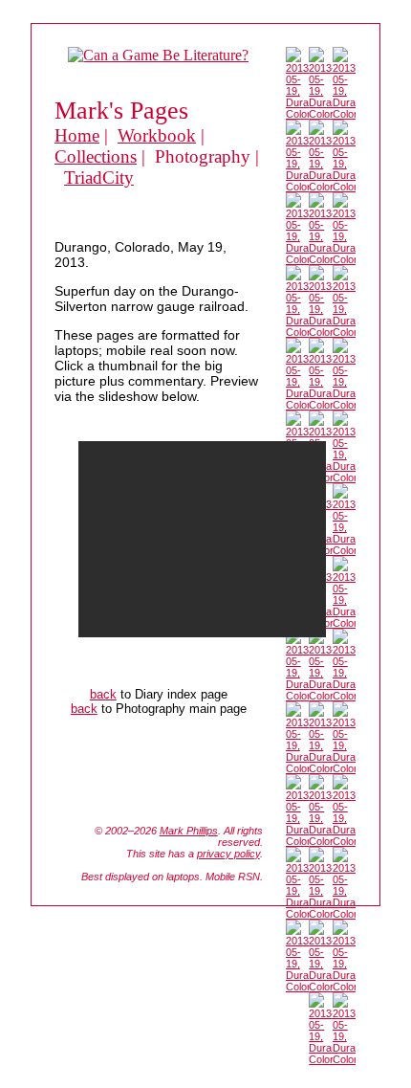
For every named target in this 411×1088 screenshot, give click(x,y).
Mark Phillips (189, 830)
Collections (95, 156)
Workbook (157, 135)
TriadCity (99, 177)
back (103, 694)
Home (76, 135)
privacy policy (228, 853)
